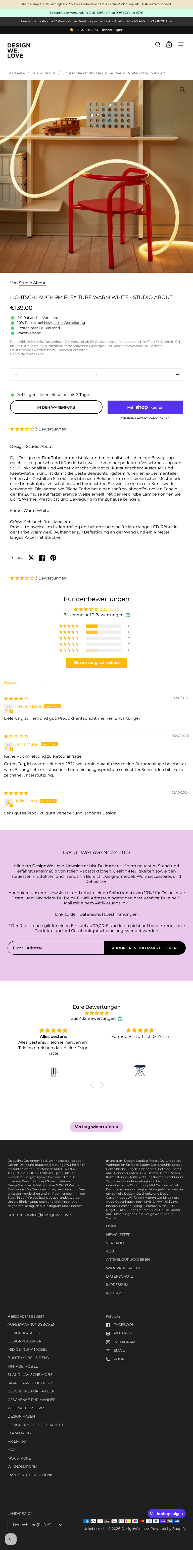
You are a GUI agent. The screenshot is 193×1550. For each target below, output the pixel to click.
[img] (16, 698)
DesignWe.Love (135, 1529)
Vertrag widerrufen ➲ (96, 1126)
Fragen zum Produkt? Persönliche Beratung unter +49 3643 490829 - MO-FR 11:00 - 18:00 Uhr (96, 21)
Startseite (16, 73)
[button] (177, 374)
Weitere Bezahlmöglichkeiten (145, 418)
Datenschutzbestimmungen (108, 914)
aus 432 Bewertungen (93, 1018)
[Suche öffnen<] (158, 44)
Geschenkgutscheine (93, 930)
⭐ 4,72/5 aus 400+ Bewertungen (96, 30)
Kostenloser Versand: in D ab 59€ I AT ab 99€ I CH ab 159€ (96, 13)
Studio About (43, 73)
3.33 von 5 (109, 609)
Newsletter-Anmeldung (64, 322)
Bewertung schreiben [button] (96, 662)
